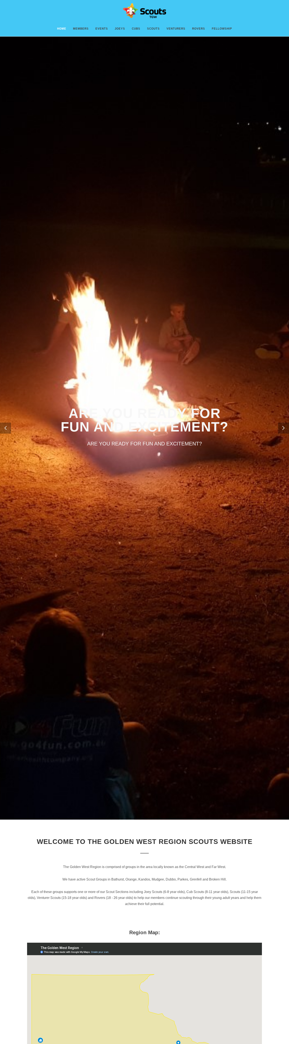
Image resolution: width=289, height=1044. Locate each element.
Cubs (136, 28)
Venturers (176, 28)
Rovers (198, 28)
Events (101, 28)
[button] (5, 428)
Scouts (153, 28)
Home (61, 28)
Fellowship (222, 28)
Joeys (120, 28)
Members (81, 28)
